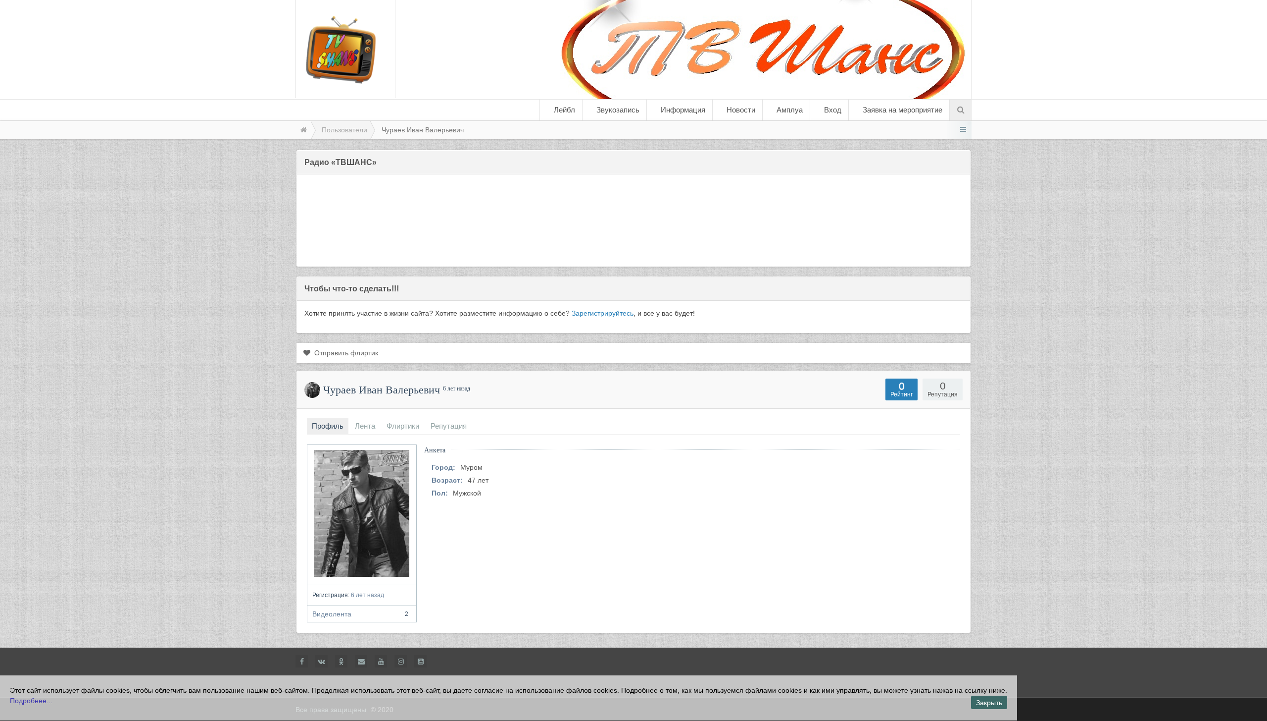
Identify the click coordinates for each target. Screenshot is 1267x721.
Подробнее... (31, 701)
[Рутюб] (420, 661)
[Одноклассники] (341, 661)
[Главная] (302, 130)
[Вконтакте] (321, 661)
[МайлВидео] (361, 661)
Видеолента (360, 614)
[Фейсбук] (301, 661)
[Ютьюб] (381, 661)
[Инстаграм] (400, 661)
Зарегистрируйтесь (603, 313)
